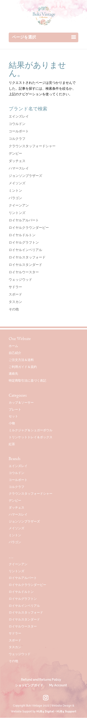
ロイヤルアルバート (24, 220)
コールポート (19, 131)
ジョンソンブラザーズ (25, 176)
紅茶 (12, 444)
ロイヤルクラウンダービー (29, 228)
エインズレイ (19, 116)
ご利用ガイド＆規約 (23, 367)
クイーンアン (19, 205)
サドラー (15, 287)
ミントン (15, 191)
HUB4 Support (66, 711)
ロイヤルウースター (24, 272)
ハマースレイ (19, 168)
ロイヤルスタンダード (25, 265)
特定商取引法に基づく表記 (27, 380)
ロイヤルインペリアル (25, 250)
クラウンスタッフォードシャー (32, 146)
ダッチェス (17, 161)
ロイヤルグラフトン (24, 242)
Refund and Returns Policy (41, 679)
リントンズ (17, 213)
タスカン (15, 302)
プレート (15, 409)
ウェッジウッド (20, 280)
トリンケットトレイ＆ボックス (30, 437)
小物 (12, 423)
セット (13, 416)
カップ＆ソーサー (21, 402)
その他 (14, 309)
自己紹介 (15, 353)
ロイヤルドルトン (22, 235)
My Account (58, 685)
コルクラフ (17, 139)
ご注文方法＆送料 (21, 360)
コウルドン (17, 124)
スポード (15, 294)
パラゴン (15, 198)
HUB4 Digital (45, 711)
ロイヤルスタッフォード (27, 257)
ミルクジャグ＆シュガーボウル (30, 430)
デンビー (15, 153)
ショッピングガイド (29, 685)
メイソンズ (17, 183)
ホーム (13, 346)
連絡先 (13, 373)
